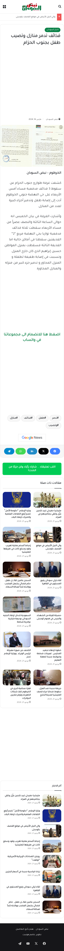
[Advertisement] (32, 82)
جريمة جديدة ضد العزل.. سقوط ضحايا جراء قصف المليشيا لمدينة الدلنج (49, 691)
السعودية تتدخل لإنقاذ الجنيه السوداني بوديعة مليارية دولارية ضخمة (17, 618)
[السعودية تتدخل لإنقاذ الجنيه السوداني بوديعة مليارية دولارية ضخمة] (17, 604)
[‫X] (43, 451)
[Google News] (32, 437)
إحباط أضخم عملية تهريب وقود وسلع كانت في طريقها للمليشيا (17, 549)
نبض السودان (52, 119)
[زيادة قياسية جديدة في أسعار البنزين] (51, 876)
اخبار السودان (53, 30)
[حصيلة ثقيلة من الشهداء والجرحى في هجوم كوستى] (47, 604)
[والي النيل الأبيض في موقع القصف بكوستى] (47, 535)
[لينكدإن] (32, 451)
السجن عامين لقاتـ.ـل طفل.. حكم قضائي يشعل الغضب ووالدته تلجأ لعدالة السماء (17, 583)
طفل (42, 418)
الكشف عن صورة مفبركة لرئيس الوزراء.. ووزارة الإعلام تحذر (17, 653)
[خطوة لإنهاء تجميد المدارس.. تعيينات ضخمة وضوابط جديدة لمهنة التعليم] (47, 639)
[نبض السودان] (32, 6)
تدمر (54, 418)
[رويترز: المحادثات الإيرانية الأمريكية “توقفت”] (51, 861)
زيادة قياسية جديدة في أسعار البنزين (22, 872)
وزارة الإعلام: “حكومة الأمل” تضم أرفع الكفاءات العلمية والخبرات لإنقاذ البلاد (17, 514)
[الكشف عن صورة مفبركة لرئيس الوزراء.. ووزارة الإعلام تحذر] (17, 639)
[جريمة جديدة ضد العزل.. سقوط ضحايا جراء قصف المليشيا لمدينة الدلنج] (47, 677)
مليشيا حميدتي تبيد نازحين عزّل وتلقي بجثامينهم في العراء (48, 514)
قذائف (27, 418)
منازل (13, 418)
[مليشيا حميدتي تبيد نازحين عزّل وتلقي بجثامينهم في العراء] (47, 500)
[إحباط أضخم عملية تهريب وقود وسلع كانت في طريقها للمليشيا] (17, 535)
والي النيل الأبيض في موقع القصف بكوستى (35, 17)
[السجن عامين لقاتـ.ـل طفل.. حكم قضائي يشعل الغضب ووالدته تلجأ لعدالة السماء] (17, 569)
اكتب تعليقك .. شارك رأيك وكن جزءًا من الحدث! (32, 469)
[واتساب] (21, 451)
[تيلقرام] (9, 451)
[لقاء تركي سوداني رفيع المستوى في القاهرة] (47, 569)
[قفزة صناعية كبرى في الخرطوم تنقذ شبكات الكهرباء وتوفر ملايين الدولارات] (17, 677)
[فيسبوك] (55, 451)
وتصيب (52, 425)
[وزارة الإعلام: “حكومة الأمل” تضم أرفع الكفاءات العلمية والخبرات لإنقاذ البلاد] (17, 500)
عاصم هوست (29, 935)
